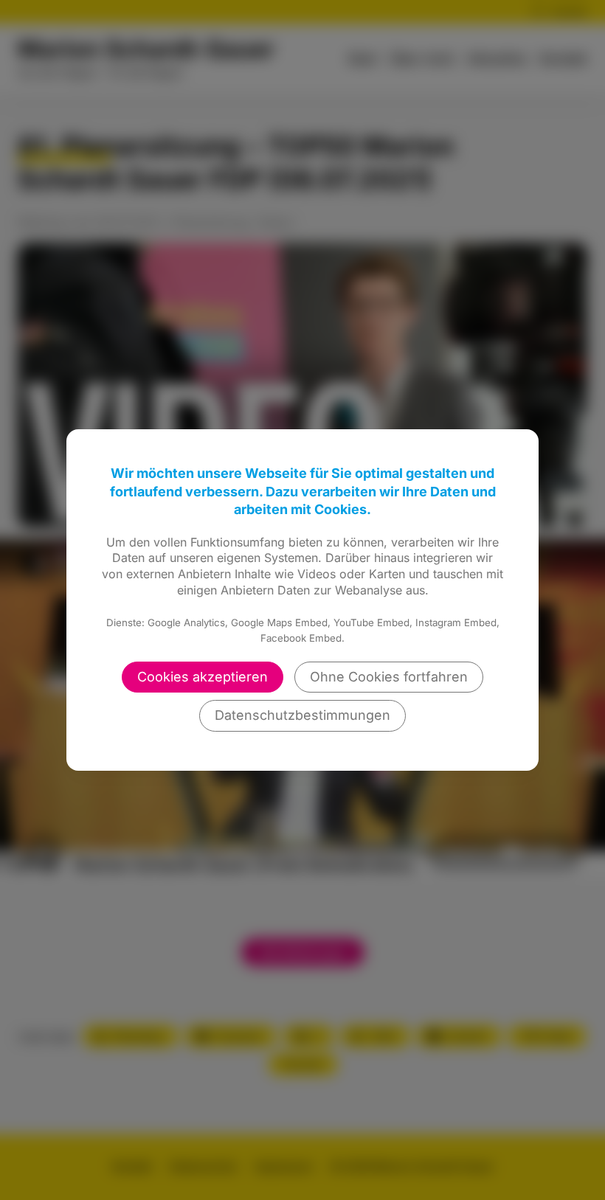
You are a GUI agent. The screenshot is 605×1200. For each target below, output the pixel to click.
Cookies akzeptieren (202, 676)
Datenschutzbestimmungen (302, 715)
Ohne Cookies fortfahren (389, 676)
